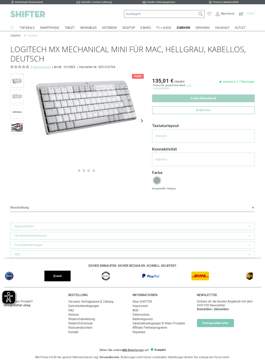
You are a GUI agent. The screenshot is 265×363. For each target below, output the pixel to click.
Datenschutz (141, 314)
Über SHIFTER (142, 301)
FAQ (71, 310)
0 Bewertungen (41, 67)
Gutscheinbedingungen (83, 306)
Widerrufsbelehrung (81, 319)
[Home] (13, 27)
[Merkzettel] (209, 14)
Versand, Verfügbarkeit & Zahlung (90, 301)
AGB (135, 310)
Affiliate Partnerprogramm (149, 327)
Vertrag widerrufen (215, 323)
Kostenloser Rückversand (29, 2)
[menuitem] (164, 14)
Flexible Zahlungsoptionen (161, 2)
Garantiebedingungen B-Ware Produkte (158, 323)
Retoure (73, 314)
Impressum (140, 306)
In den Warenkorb (203, 98)
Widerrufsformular (80, 323)
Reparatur (138, 332)
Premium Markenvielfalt (226, 2)
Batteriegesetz (142, 319)
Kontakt (73, 332)
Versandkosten (109, 357)
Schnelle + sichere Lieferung (96, 2)
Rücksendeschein (80, 327)
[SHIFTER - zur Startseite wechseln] (27, 14)
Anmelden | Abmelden (213, 309)
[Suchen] (201, 14)
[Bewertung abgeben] (20, 67)
